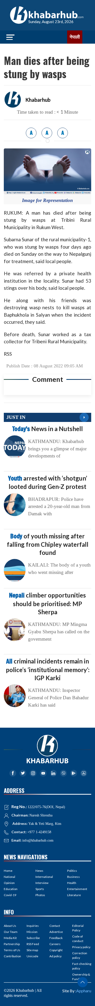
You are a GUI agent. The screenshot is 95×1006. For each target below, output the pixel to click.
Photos (40, 895)
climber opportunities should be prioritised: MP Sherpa (47, 603)
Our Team (10, 932)
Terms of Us (12, 950)
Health (71, 883)
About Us (10, 926)
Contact (54, 926)
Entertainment (77, 889)
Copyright (56, 950)
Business (73, 877)
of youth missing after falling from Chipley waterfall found (47, 544)
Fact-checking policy (81, 966)
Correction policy (79, 955)
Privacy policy (81, 947)
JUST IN (15, 417)
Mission (32, 932)
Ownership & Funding (81, 977)
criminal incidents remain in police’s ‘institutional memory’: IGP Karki (47, 669)
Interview (41, 883)
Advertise (56, 932)
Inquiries (33, 926)
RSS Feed (33, 944)
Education (10, 889)
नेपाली (75, 37)
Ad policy (55, 956)
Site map (32, 950)
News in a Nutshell (47, 428)
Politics (72, 871)
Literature (74, 895)
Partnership (12, 944)
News (39, 871)
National (9, 877)
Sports (39, 889)
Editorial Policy (78, 928)
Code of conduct (77, 938)
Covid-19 (10, 895)
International (44, 877)
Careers (55, 944)
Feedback (56, 938)
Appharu (83, 990)
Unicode (32, 956)
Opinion (9, 883)
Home (8, 871)
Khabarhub (37, 100)
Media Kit (10, 938)
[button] (83, 982)
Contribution (12, 956)
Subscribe (33, 938)
